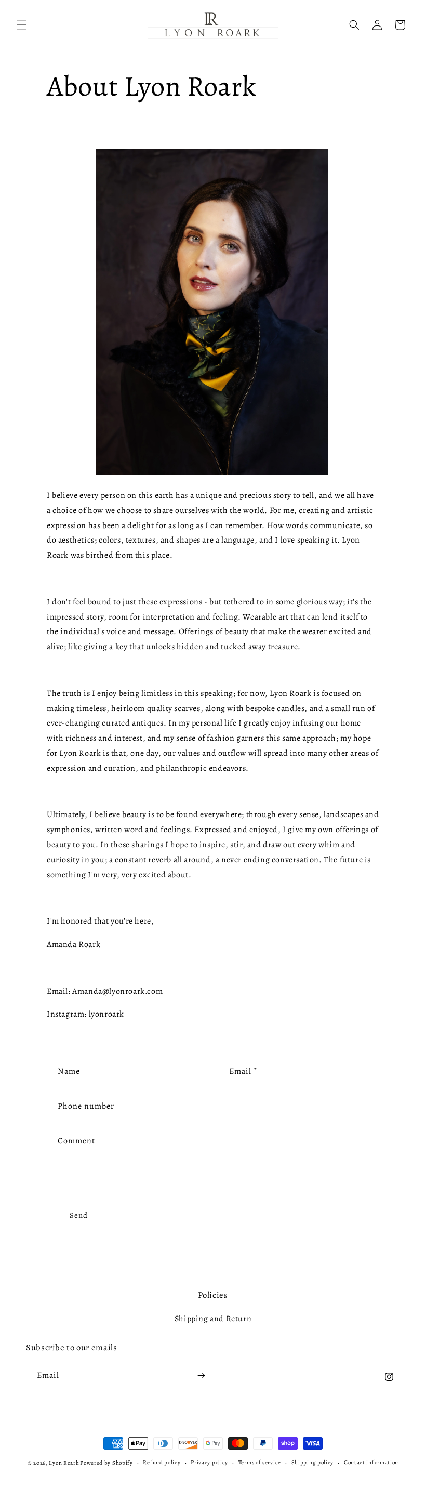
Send (79, 1215)
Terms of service (259, 1462)
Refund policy (161, 1462)
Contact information (371, 1462)
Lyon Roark (63, 1463)
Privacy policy (209, 1462)
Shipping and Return (213, 1318)
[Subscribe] (201, 1375)
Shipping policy (312, 1462)
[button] (21, 25)
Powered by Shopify (106, 1463)
